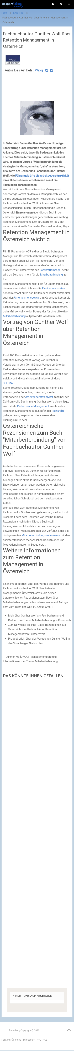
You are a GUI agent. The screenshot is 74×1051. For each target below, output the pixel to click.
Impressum (29, 1039)
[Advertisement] (37, 834)
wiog (39, 70)
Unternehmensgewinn (27, 297)
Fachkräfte (58, 410)
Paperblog (14, 1030)
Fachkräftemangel (50, 270)
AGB (45, 1039)
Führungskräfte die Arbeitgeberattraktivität (42, 175)
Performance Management (33, 406)
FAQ (39, 1039)
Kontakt (6, 1039)
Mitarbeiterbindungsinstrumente (41, 535)
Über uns (16, 1039)
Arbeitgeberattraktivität (39, 397)
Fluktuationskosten (53, 288)
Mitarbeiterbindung (51, 274)
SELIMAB (8, 383)
